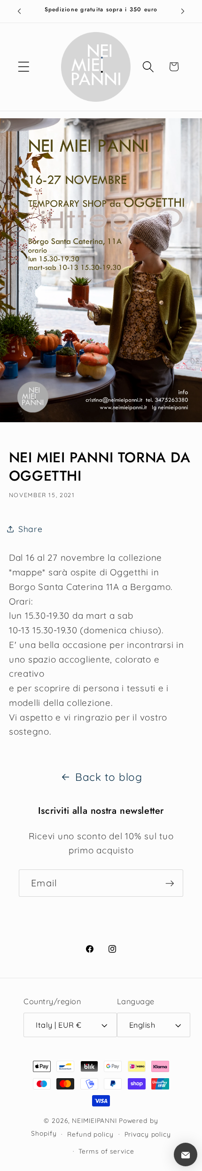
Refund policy (90, 1134)
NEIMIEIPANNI (94, 1120)
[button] (24, 67)
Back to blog (108, 777)
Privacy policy (147, 1134)
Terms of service (106, 1151)
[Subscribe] (170, 883)
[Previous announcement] (19, 11)
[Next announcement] (182, 11)
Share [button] (30, 529)
